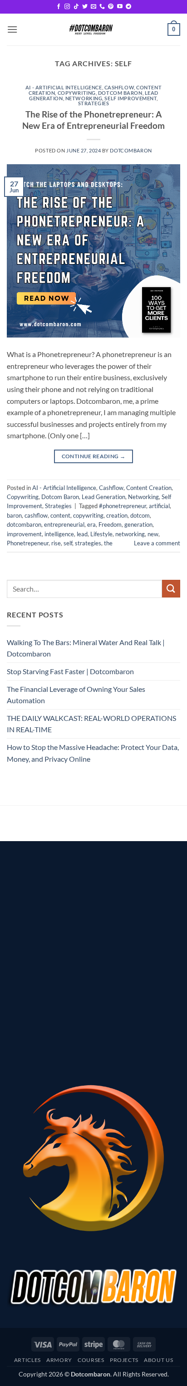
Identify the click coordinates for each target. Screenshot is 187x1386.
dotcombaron (131, 150)
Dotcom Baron (120, 93)
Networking (84, 98)
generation (138, 524)
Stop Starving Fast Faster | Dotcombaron (70, 671)
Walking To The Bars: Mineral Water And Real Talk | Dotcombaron (86, 648)
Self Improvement (130, 98)
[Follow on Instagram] (67, 7)
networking (130, 534)
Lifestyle (101, 534)
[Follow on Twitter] (85, 7)
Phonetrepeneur (28, 543)
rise (56, 543)
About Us (158, 1360)
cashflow (36, 515)
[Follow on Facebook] (58, 7)
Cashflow (119, 87)
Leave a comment (157, 543)
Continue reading (94, 456)
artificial (159, 505)
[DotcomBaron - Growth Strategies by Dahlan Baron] (90, 29)
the (108, 543)
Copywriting (77, 93)
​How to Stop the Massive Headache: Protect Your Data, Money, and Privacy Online (93, 753)
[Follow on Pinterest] (110, 7)
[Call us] (102, 7)
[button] (12, 29)
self (68, 543)
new (153, 534)
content (60, 515)
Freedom (110, 524)
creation (117, 515)
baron (14, 515)
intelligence (59, 534)
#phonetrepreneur (122, 505)
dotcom (140, 515)
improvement (24, 534)
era (91, 524)
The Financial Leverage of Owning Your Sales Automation (76, 695)
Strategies (93, 103)
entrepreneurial (64, 524)
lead (82, 534)
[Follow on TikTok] (76, 7)
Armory (59, 1360)
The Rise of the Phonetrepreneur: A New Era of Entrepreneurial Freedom (93, 120)
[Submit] (171, 588)
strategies (88, 543)
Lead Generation (103, 496)
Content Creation (149, 487)
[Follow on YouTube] (120, 7)
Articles (27, 1360)
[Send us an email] (93, 7)
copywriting (88, 515)
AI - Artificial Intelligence (63, 87)
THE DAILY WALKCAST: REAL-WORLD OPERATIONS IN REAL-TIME (91, 724)
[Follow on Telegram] (128, 7)
